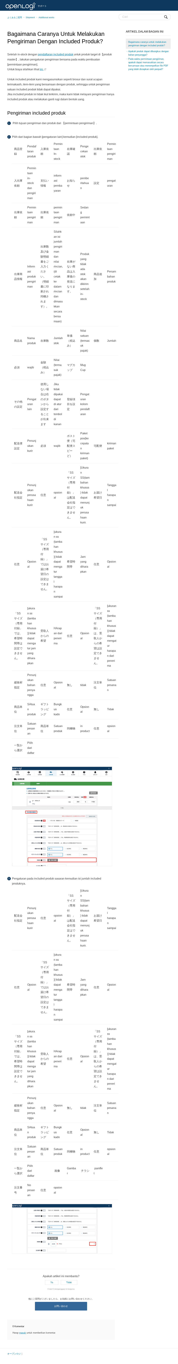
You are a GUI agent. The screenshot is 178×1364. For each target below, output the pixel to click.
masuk (22, 1332)
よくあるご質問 (14, 17)
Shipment (30, 17)
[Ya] (51, 1282)
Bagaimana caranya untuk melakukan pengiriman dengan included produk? (147, 44)
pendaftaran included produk (55, 54)
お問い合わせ (61, 1306)
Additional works (46, 17)
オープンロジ (14, 1353)
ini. (41, 69)
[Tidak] (69, 1282)
